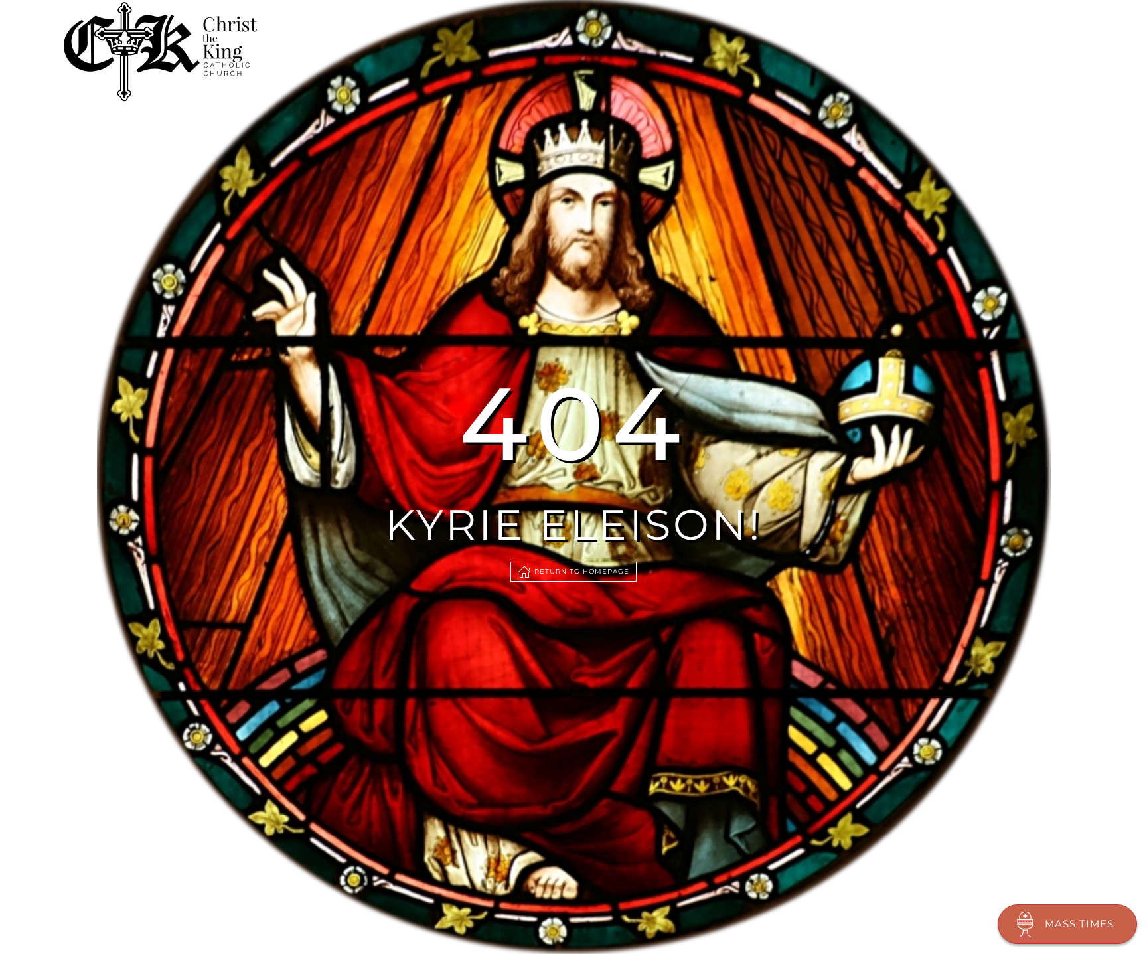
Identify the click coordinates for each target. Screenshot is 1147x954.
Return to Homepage (581, 571)
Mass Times (1079, 923)
